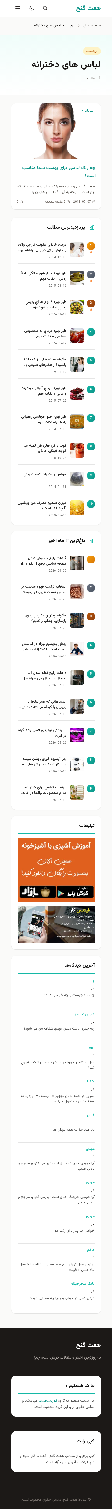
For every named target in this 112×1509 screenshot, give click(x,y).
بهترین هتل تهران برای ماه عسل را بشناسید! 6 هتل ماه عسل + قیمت (57, 1267)
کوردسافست (47, 1401)
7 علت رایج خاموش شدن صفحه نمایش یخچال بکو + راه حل (43, 561)
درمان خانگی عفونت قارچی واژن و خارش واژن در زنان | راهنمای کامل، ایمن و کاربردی (42, 248)
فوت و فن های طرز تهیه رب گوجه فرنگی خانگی (45, 448)
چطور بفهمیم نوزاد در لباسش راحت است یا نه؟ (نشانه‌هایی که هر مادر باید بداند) (44, 647)
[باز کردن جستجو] (44, 8)
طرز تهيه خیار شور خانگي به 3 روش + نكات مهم (43, 276)
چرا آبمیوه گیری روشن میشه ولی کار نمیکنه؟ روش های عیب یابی (42, 762)
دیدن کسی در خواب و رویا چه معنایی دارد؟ (62, 1298)
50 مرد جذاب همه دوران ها (74, 1130)
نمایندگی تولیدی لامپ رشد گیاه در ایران (42, 733)
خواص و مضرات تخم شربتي (44, 474)
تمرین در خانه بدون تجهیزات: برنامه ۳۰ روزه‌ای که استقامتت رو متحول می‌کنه (58, 1099)
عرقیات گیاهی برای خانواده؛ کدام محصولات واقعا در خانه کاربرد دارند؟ (44, 791)
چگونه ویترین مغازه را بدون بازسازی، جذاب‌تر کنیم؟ (45, 618)
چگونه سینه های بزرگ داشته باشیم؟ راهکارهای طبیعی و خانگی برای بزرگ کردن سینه (44, 362)
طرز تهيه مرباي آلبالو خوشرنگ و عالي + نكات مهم (43, 391)
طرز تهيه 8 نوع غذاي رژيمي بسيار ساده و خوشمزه (45, 305)
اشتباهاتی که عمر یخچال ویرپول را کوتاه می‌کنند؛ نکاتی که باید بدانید (44, 705)
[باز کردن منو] (17, 8)
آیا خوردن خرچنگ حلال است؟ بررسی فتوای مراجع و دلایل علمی (56, 1166)
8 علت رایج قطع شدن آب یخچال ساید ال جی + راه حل (44, 675)
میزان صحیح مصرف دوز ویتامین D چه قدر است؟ (42, 505)
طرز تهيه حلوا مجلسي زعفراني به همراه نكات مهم (43, 419)
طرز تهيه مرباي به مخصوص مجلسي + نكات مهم (45, 333)
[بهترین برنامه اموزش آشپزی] (56, 870)
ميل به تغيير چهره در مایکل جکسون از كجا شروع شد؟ (58, 1065)
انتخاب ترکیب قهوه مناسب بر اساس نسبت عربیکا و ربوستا (43, 589)
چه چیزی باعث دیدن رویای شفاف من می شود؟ (59, 1029)
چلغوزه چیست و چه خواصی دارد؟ (69, 995)
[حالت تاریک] (30, 8)
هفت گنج (88, 1345)
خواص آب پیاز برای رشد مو (75, 1231)
